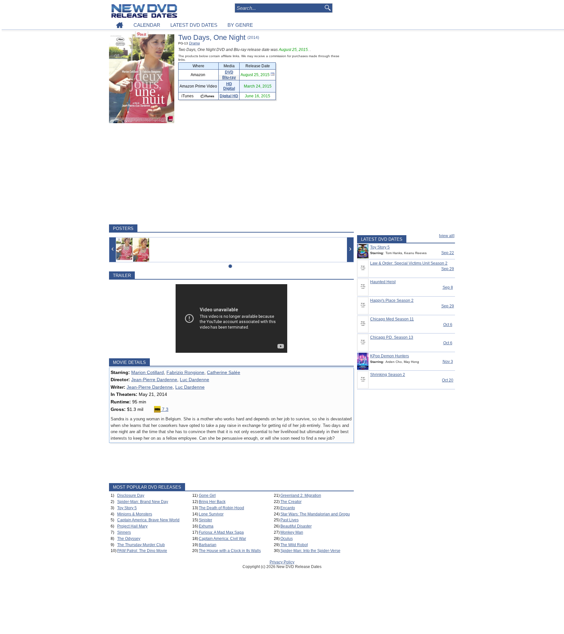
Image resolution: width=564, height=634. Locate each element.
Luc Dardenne (194, 379)
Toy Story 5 (127, 508)
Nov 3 (448, 361)
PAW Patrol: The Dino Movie (142, 550)
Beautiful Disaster (296, 526)
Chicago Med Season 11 (392, 319)
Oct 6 (447, 324)
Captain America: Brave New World (148, 520)
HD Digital (229, 86)
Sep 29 (447, 269)
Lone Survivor (211, 514)
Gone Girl (207, 495)
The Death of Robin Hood (221, 508)
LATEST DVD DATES (193, 25)
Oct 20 (447, 380)
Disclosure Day (130, 495)
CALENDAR (146, 25)
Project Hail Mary (132, 526)
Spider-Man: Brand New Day (142, 501)
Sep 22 (447, 253)
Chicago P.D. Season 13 (391, 337)
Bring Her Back (212, 501)
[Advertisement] (231, 173)
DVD (229, 72)
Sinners (124, 532)
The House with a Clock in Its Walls (230, 550)
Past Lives (289, 520)
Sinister (205, 520)
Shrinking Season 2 (387, 374)
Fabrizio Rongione (185, 372)
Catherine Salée (223, 372)
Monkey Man (291, 532)
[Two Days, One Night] (124, 249)
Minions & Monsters (134, 514)
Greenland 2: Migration (300, 495)
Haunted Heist (383, 282)
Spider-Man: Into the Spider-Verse (310, 550)
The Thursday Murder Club (141, 545)
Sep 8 (448, 287)
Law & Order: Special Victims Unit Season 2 (408, 263)
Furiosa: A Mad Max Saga (221, 532)
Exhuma (206, 526)
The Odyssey (128, 538)
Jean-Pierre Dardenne (154, 379)
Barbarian (207, 545)
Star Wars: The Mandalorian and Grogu (315, 514)
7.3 (164, 409)
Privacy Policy (282, 562)
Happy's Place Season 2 (392, 300)
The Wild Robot (294, 545)
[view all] (446, 236)
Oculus (286, 538)
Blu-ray (229, 77)
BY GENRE (240, 25)
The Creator (291, 501)
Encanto (287, 508)
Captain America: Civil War (222, 538)
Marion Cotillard (147, 372)
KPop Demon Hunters (389, 356)
